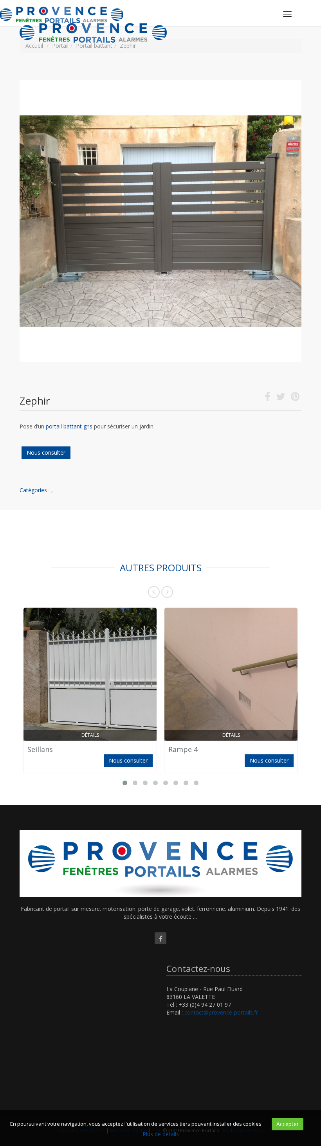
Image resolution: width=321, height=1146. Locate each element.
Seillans (40, 749)
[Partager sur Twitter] (280, 398)
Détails (90, 735)
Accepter (287, 1124)
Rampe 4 (183, 749)
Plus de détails (160, 1134)
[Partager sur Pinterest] (295, 398)
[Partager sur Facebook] (268, 398)
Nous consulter (46, 452)
